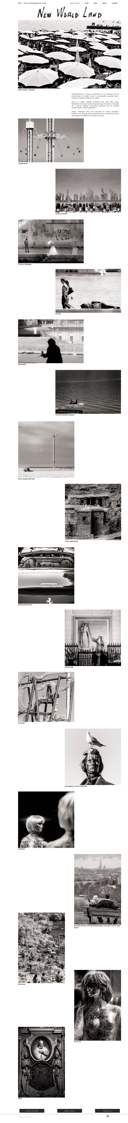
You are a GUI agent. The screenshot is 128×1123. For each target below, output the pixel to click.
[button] (69, 54)
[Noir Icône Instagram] (107, 1116)
